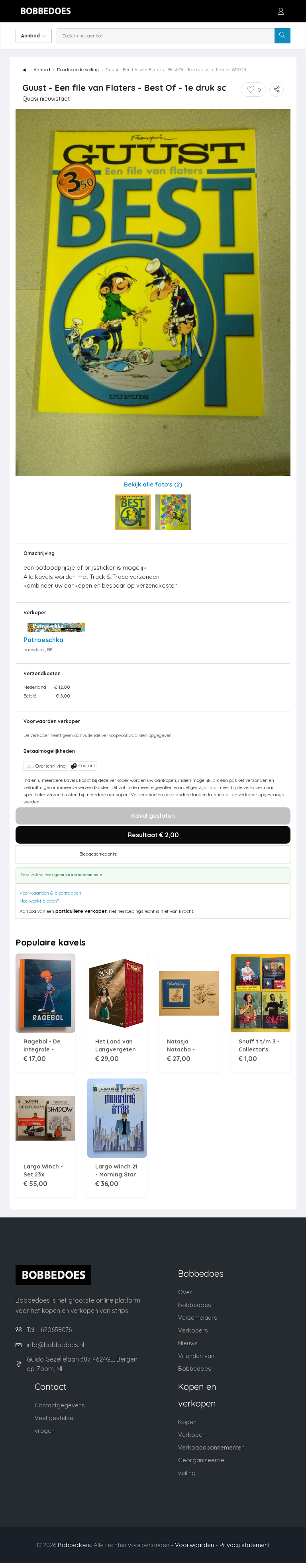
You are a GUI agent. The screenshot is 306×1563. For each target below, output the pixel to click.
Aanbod (41, 69)
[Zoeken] (282, 35)
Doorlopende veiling (78, 69)
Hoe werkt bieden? (39, 901)
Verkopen (192, 1434)
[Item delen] (276, 89)
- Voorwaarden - (194, 1545)
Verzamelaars (197, 1317)
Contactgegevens (60, 1405)
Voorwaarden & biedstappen (50, 893)
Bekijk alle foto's (153, 484)
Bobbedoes (74, 1545)
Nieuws (188, 1343)
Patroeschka (43, 640)
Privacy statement (245, 1545)
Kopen (187, 1422)
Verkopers (193, 1330)
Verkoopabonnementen (211, 1447)
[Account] (281, 11)
